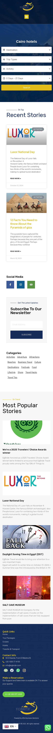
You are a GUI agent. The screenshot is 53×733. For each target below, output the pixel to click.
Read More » (15, 178)
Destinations (13, 367)
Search (26, 87)
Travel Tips (12, 377)
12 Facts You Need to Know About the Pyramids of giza (23, 223)
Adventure (22, 357)
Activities (10, 357)
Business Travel (25, 362)
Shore (20, 372)
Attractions (34, 357)
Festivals (25, 367)
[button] (26, 17)
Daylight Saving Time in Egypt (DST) (23, 554)
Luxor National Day (22, 152)
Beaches (12, 362)
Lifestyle (11, 372)
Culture (37, 362)
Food (34, 367)
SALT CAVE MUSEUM (14, 605)
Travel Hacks (31, 372)
